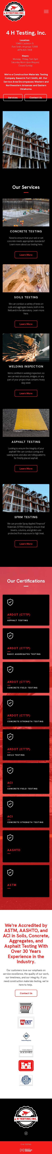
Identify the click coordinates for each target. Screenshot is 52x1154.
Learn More (26, 254)
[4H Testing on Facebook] (26, 1134)
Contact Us (35, 97)
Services (13, 97)
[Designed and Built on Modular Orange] (26, 1150)
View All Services (26, 558)
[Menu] (48, 11)
